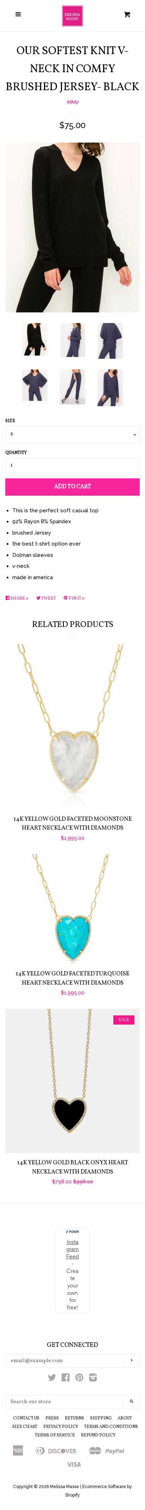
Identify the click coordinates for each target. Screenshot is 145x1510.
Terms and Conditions (111, 1427)
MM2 (72, 102)
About (125, 1418)
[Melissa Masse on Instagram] (93, 1379)
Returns (74, 1418)
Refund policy (98, 1435)
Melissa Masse (64, 1486)
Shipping (101, 1418)
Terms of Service (55, 1435)
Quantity (16, 453)
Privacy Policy (60, 1427)
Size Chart (24, 1427)
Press (52, 1418)
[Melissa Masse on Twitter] (52, 1379)
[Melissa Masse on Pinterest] (79, 1379)
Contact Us (26, 1418)
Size (10, 421)
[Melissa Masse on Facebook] (65, 1379)
